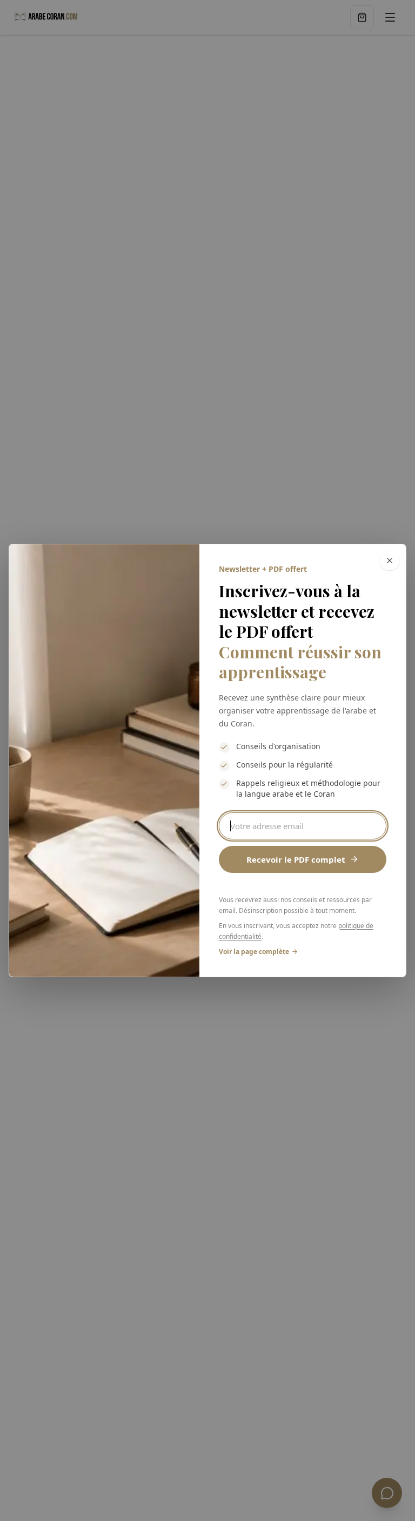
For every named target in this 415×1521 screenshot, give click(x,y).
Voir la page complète (254, 951)
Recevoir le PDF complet (295, 859)
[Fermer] (389, 560)
